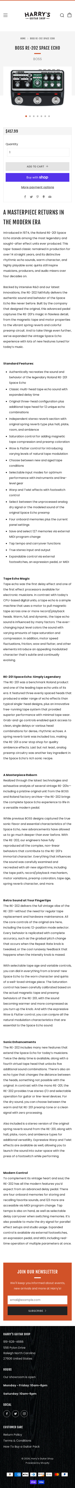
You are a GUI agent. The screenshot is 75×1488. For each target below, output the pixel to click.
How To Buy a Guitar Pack (21, 1447)
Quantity (12, 144)
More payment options (37, 187)
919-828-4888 (13, 1342)
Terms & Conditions (17, 1441)
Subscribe (35, 1310)
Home (23, 38)
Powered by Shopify (37, 1462)
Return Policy (12, 1435)
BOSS (37, 59)
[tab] (26, 116)
